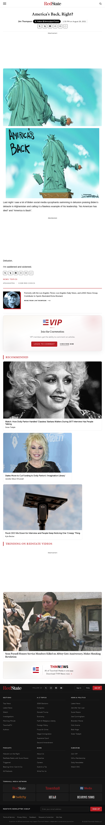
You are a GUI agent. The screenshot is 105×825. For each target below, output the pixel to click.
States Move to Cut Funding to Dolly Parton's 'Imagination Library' (35, 475)
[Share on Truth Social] (45, 26)
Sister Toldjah (10, 427)
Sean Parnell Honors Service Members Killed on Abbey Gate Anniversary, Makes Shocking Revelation (53, 655)
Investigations (8, 716)
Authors (6, 729)
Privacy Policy (22, 817)
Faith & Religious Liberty (46, 721)
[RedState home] (12, 688)
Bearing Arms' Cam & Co (12, 767)
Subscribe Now (67, 344)
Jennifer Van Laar (78, 708)
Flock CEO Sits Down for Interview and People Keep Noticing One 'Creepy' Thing (42, 533)
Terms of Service (9, 817)
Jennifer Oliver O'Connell (14, 479)
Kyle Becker (9, 536)
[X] (46, 688)
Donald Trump (42, 712)
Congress (40, 708)
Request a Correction (46, 817)
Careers (40, 762)
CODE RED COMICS (26, 283)
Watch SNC (75, 767)
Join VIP (97, 688)
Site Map (59, 817)
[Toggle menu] (4, 3)
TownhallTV (7, 725)
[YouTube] (61, 688)
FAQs (88, 688)
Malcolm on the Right (11, 754)
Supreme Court (43, 738)
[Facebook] (56, 688)
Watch (5, 712)
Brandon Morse (77, 721)
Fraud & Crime (42, 729)
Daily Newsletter (77, 762)
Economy (40, 716)
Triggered (6, 762)
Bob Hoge (75, 729)
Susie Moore (76, 712)
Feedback (32, 817)
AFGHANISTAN (9, 283)
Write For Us (41, 771)
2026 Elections (42, 703)
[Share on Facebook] (50, 26)
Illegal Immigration (44, 734)
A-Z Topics (42, 697)
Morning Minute (9, 721)
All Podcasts (7, 771)
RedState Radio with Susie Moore (15, 758)
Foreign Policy (42, 725)
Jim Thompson (25, 21)
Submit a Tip (42, 767)
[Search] (100, 3)
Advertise (40, 758)
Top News (7, 703)
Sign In (79, 688)
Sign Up (96, 809)
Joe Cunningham (78, 716)
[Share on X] (40, 26)
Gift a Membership (78, 758)
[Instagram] (51, 688)
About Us (40, 754)
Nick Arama (75, 725)
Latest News (7, 708)
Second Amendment (45, 743)
